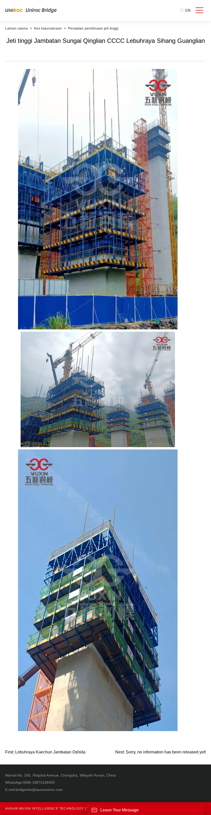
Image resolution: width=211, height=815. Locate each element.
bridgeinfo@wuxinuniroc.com (39, 790)
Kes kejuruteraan (48, 28)
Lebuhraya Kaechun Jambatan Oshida (50, 752)
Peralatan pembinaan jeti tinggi (93, 28)
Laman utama (16, 28)
